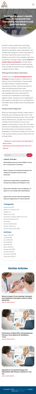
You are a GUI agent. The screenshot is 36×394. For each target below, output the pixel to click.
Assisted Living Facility (10, 228)
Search (29, 155)
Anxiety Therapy (8, 226)
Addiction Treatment (10, 210)
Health (30, 28)
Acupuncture (8, 207)
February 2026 (8, 249)
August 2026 (7, 235)
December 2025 (8, 254)
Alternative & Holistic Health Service (14, 217)
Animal (6, 221)
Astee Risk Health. (21, 389)
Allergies (6, 212)
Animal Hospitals (9, 224)
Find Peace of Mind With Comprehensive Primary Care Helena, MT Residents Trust (17, 335)
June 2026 (7, 240)
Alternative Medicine (10, 219)
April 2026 (6, 245)
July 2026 (6, 237)
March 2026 (7, 247)
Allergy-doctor (8, 214)
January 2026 (8, 252)
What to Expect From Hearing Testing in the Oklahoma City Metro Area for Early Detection (18, 173)
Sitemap (21, 391)
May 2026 (6, 242)
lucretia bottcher (12, 28)
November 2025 (8, 256)
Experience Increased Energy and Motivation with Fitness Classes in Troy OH (16, 372)
